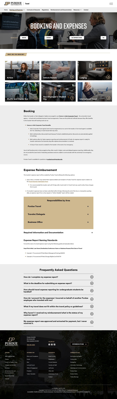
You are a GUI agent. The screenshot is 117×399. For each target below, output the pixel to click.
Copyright (41, 390)
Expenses (48, 37)
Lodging (83, 77)
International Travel (88, 98)
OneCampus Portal (53, 374)
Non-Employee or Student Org (54, 97)
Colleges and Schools (10, 365)
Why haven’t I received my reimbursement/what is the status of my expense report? (53, 313)
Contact (86, 10)
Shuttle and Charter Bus (17, 98)
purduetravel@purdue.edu (54, 159)
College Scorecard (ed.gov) (69, 392)
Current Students (53, 362)
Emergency (73, 362)
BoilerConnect (52, 356)
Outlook (50, 377)
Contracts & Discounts (33, 10)
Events (28, 359)
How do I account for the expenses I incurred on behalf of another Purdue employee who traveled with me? (56, 299)
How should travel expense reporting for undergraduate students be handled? (53, 290)
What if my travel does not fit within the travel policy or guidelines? (53, 306)
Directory (7, 368)
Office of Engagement (32, 368)
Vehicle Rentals (50, 77)
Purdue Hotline (74, 374)
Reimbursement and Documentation (61, 10)
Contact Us (87, 392)
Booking (24, 37)
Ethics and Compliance (32, 356)
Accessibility (30, 392)
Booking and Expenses (16, 10)
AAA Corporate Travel (76, 37)
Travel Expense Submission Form (38, 181)
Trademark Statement (72, 390)
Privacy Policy (80, 392)
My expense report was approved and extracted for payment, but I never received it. (55, 322)
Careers (7, 359)
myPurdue (51, 368)
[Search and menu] (111, 4)
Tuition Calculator (31, 374)
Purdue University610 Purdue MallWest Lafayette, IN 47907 (33, 339)
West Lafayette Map (10, 356)
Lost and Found (31, 365)
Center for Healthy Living (11, 362)
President (29, 371)
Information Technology (76, 365)
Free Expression (58, 392)
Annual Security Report (76, 356)
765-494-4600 (31, 345)
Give (28, 362)
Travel (27, 3)
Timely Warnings (74, 377)
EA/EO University (38, 392)
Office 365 (51, 371)
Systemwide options (78, 344)
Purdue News (73, 371)
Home (6, 10)
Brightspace (51, 359)
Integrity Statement (48, 392)
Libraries (7, 378)
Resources (77, 10)
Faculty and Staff (53, 365)
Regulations (45, 10)
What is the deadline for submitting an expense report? (48, 283)
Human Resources (9, 376)
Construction (73, 359)
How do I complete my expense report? (41, 277)
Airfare (10, 77)
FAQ (103, 37)
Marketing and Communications (78, 368)
